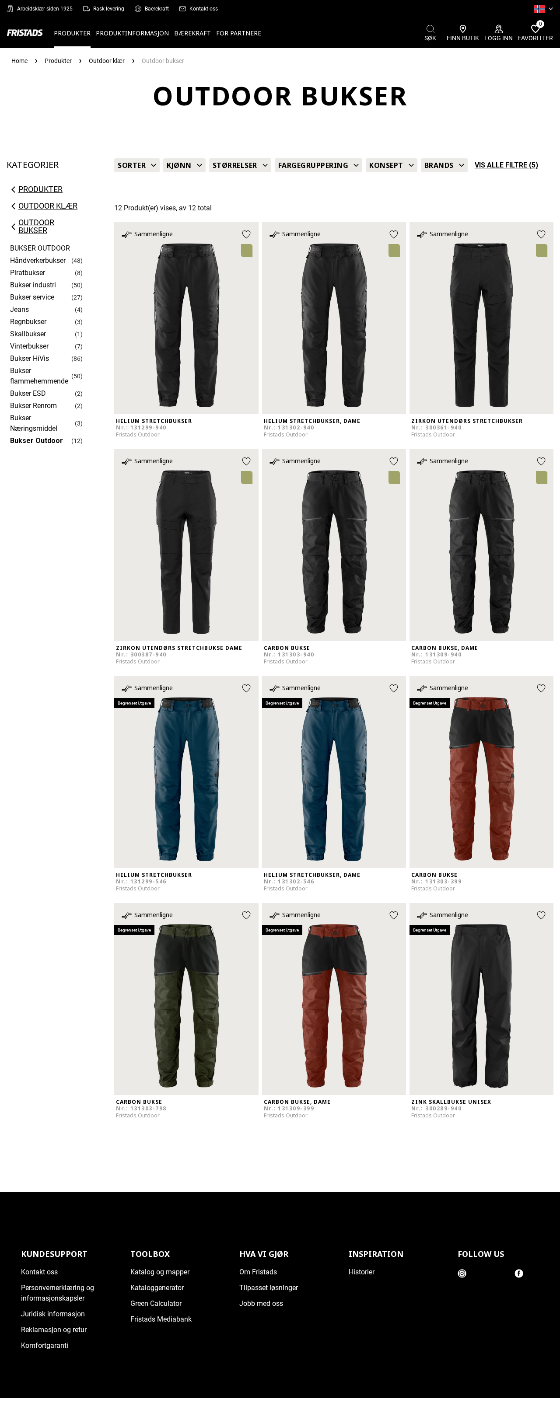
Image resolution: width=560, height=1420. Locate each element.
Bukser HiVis (29, 358)
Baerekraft (157, 9)
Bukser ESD (28, 393)
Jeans (19, 309)
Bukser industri (33, 285)
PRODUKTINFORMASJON (132, 33)
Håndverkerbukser (38, 260)
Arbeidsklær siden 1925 (45, 9)
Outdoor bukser (36, 226)
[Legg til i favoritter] (246, 234)
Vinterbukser (29, 346)
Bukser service (32, 297)
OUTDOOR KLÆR (47, 206)
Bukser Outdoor (36, 440)
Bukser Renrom (33, 405)
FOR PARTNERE (238, 33)
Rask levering (108, 9)
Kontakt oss (203, 9)
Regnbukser (28, 321)
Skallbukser (28, 334)
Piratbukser (27, 273)
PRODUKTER (72, 33)
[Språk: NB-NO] (543, 8)
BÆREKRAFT (192, 33)
